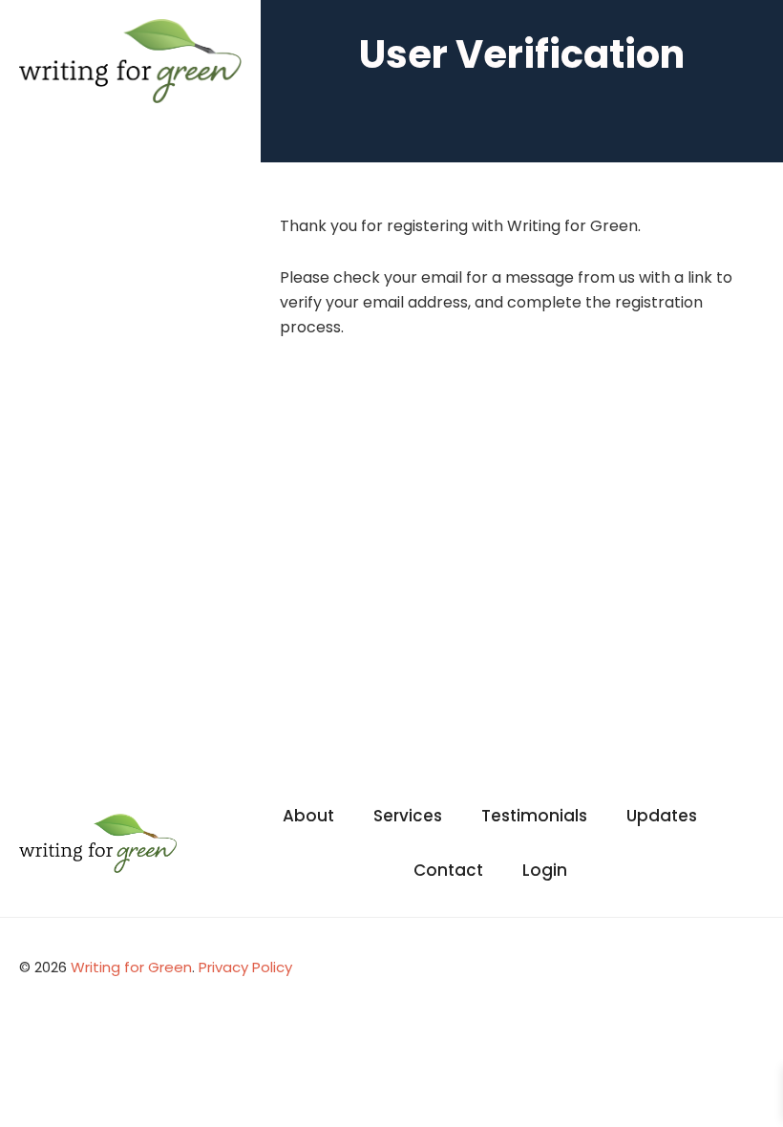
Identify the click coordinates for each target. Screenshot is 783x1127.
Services (407, 815)
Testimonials (534, 815)
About (308, 815)
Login (544, 870)
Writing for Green (131, 967)
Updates (661, 815)
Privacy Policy (245, 967)
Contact (448, 870)
